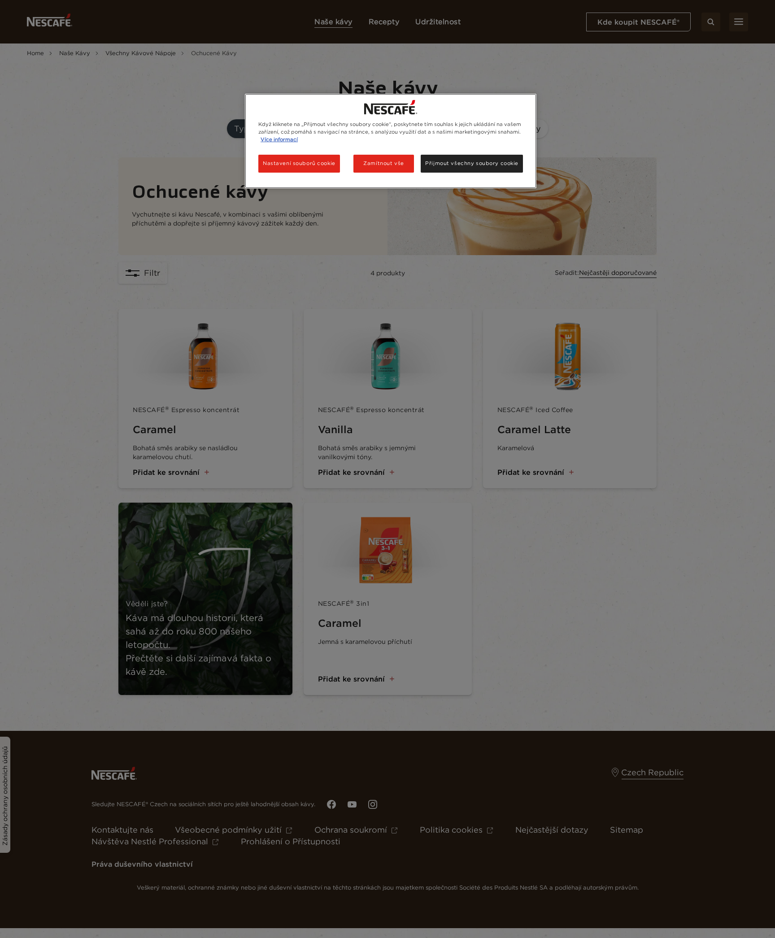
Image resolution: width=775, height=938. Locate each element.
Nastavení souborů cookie (299, 163)
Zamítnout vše (383, 163)
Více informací (279, 139)
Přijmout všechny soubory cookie (471, 163)
